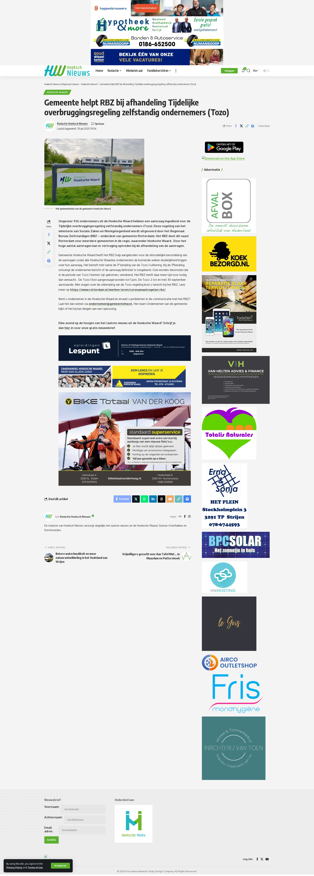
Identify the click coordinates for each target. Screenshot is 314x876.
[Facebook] (185, 516)
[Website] (180, 516)
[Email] (170, 499)
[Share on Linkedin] (153, 499)
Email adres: (48, 829)
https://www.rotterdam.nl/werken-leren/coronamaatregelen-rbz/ (118, 289)
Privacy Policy (14, 867)
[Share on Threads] (161, 499)
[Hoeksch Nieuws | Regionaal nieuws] (67, 70)
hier (68, 328)
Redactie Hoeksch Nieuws (72, 123)
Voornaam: (51, 807)
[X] (261, 859)
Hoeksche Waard (57, 92)
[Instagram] (189, 516)
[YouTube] (267, 859)
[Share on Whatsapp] (144, 499)
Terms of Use (35, 867)
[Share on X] (241, 126)
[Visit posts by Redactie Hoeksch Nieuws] (48, 516)
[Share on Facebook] (235, 126)
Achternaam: (53, 817)
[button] (60, 866)
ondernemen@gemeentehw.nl (110, 304)
